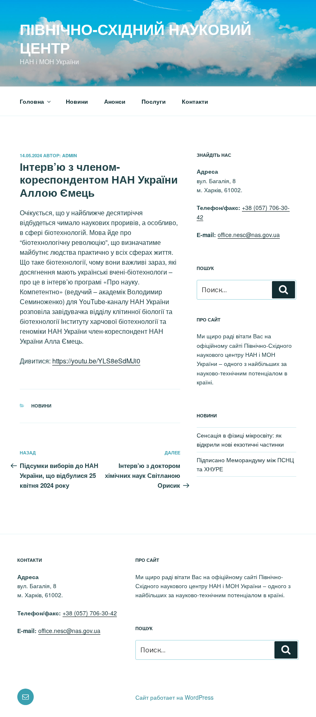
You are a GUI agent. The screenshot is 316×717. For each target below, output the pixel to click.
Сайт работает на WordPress (174, 697)
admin (69, 155)
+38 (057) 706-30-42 (90, 613)
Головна (32, 101)
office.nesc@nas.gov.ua (249, 234)
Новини (77, 101)
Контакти (195, 101)
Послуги (154, 101)
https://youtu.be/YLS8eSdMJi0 (96, 360)
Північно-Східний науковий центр (135, 38)
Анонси (114, 101)
